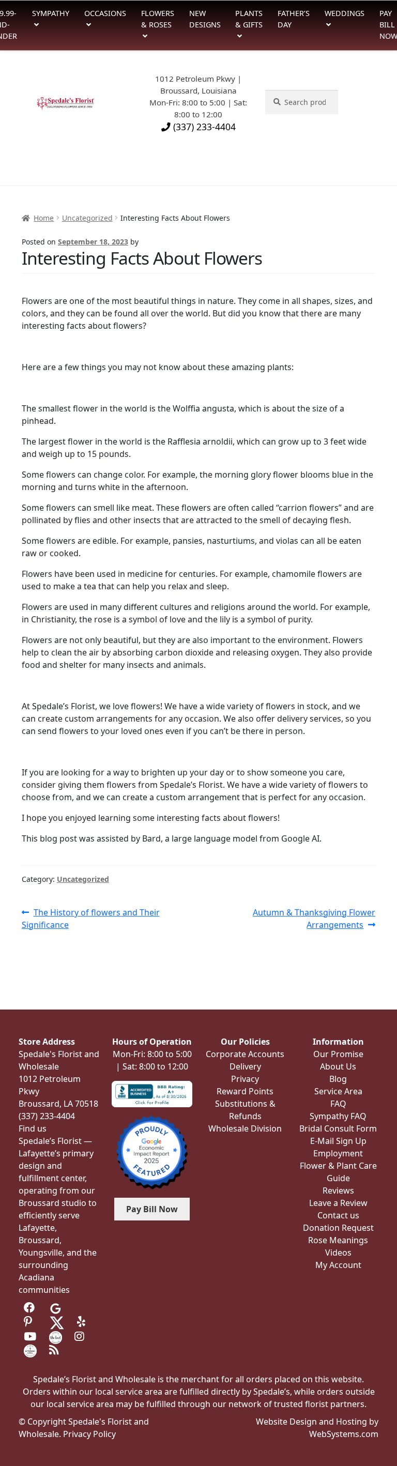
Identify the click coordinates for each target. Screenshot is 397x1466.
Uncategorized (87, 218)
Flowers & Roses (157, 18)
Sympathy (50, 13)
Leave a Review (338, 1203)
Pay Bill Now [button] (152, 1209)
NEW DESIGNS (205, 18)
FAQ (338, 1103)
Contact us (338, 1215)
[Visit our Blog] (55, 1350)
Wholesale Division (245, 1128)
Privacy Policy (89, 1434)
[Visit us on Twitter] (57, 1321)
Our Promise (338, 1054)
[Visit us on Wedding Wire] (30, 1350)
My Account (338, 1265)
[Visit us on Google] (55, 1307)
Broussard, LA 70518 (58, 1103)
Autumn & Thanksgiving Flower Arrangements (313, 918)
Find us (33, 1128)
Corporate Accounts (245, 1054)
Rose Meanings (338, 1240)
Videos (338, 1252)
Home (44, 218)
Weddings (344, 13)
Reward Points (245, 1091)
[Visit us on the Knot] (55, 1336)
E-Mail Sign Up (338, 1141)
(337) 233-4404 (203, 126)
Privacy (245, 1079)
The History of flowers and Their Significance (91, 918)
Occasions (105, 13)
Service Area (338, 1091)
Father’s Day (294, 18)
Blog (338, 1079)
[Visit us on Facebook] (30, 1307)
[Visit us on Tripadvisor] (80, 1307)
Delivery (245, 1066)
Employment (338, 1153)
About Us (338, 1066)
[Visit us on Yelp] (83, 1321)
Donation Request (338, 1227)
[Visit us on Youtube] (30, 1336)
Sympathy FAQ (338, 1116)
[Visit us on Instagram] (80, 1336)
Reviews (338, 1190)
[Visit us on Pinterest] (30, 1321)
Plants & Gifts (249, 18)
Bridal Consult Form (338, 1128)
